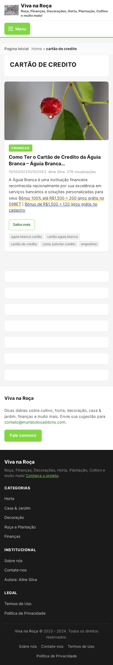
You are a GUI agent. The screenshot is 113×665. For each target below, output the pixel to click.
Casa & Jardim (17, 508)
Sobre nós (13, 560)
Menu (20, 29)
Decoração (14, 517)
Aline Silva (56, 172)
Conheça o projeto (42, 475)
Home (37, 49)
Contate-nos (15, 570)
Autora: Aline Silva (20, 579)
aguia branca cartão (26, 237)
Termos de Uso (17, 603)
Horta (9, 498)
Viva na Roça (26, 631)
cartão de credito (24, 244)
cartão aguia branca (62, 237)
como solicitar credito (59, 244)
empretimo (89, 244)
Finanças (12, 536)
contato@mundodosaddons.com (35, 422)
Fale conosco (23, 435)
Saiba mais (21, 224)
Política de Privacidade (25, 613)
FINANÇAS (21, 148)
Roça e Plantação (20, 527)
